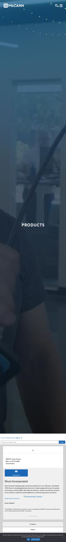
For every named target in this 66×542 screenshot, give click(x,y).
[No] (63, 537)
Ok (28, 539)
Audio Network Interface (12, 498)
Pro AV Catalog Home (8, 438)
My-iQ (20, 438)
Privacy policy (35, 539)
